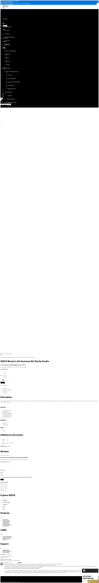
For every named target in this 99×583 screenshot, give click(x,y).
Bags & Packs (9, 79)
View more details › (4, 369)
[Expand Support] (1, 548)
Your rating (2, 461)
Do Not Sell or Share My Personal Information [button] (30, 568)
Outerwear (7, 33)
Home (1, 357)
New (4, 4)
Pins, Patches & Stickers (11, 102)
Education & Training (11, 87)
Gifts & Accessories (8, 92)
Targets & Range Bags (11, 54)
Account (1, 33)
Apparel (8, 85)
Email (1, 474)
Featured (4, 69)
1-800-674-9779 (6, 92)
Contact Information (9, 27)
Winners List (18, 568)
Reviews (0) (5, 391)
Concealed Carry (6, 5)
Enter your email (3, 562)
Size (1, 375)
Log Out (6, 32)
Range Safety (9, 53)
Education (5, 109)
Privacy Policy (7, 568)
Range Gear (9, 74)
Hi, (4, 26)
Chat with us (5, 94)
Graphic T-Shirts (8, 26)
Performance (7, 42)
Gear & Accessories (6, 51)
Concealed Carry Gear (11, 88)
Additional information (7, 390)
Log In (1, 52)
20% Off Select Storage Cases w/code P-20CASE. (9, 1)
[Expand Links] (1, 534)
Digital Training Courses (9, 119)
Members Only (5, 6)
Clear (3, 379)
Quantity (2, 381)
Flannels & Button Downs (10, 37)
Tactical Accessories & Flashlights (13, 55)
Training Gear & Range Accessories (11, 71)
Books (6, 112)
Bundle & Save (8, 83)
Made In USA (7, 70)
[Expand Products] (1, 517)
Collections (7, 75)
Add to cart (2, 382)
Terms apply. (6, 2)
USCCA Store (6, 13)
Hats (8, 72)
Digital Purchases (8, 31)
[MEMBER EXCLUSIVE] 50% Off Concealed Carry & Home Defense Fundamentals (15, 3)
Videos (6, 116)
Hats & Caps (7, 43)
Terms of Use (13, 568)
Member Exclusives (11, 84)
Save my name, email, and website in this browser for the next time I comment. (17, 477)
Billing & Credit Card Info (9, 28)
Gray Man (9, 82)
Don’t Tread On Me (10, 81)
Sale (3, 7)
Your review (2, 470)
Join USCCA (5, 18)
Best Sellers (9, 78)
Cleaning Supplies (10, 85)
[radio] (5, 372)
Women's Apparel (6, 357)
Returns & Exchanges (8, 90)
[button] (93, 581)
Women (4, 44)
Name (1, 472)
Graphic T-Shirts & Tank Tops (10, 50)
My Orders (5, 41)
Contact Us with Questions (9, 89)
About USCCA (6, 96)
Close (2, 98)
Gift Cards (9, 105)
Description (5, 388)
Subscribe (19, 562)
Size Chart (5, 392)
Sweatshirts (7, 38)
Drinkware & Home (11, 98)
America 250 (9, 77)
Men (3, 23)
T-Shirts (8, 71)
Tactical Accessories (11, 73)
